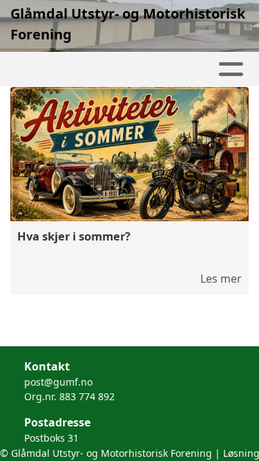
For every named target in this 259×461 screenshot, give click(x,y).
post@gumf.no (58, 381)
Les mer (221, 278)
